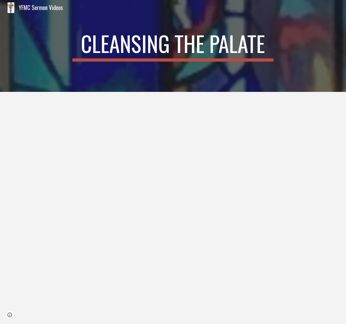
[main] (173, 46)
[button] (10, 315)
